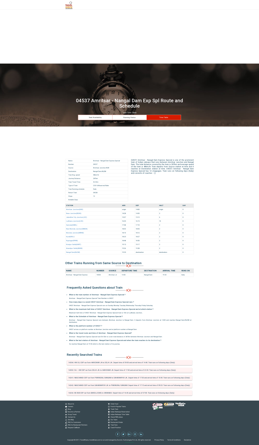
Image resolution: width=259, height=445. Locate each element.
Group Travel (71, 414)
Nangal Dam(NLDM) (73, 252)
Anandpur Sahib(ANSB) (74, 248)
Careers (70, 406)
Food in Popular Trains (118, 406)
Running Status (129, 117)
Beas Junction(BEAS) (73, 213)
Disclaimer (187, 440)
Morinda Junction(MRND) (75, 233)
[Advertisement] (60, 14)
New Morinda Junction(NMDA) (77, 229)
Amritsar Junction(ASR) (74, 209)
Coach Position (115, 427)
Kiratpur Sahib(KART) (73, 244)
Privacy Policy (159, 440)
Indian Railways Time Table (119, 414)
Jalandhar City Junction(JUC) (76, 217)
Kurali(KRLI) (70, 237)
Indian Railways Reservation (120, 412)
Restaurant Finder (116, 422)
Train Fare (113, 425)
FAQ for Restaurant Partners (77, 425)
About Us (70, 404)
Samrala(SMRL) (71, 225)
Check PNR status (116, 417)
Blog (69, 409)
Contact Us (71, 417)
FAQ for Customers (74, 422)
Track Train (114, 409)
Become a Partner (73, 412)
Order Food (114, 404)
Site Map (70, 420)
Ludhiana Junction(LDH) (74, 221)
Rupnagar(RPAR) (72, 241)
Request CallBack (73, 427)
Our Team (113, 420)
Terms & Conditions (174, 440)
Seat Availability (95, 117)
